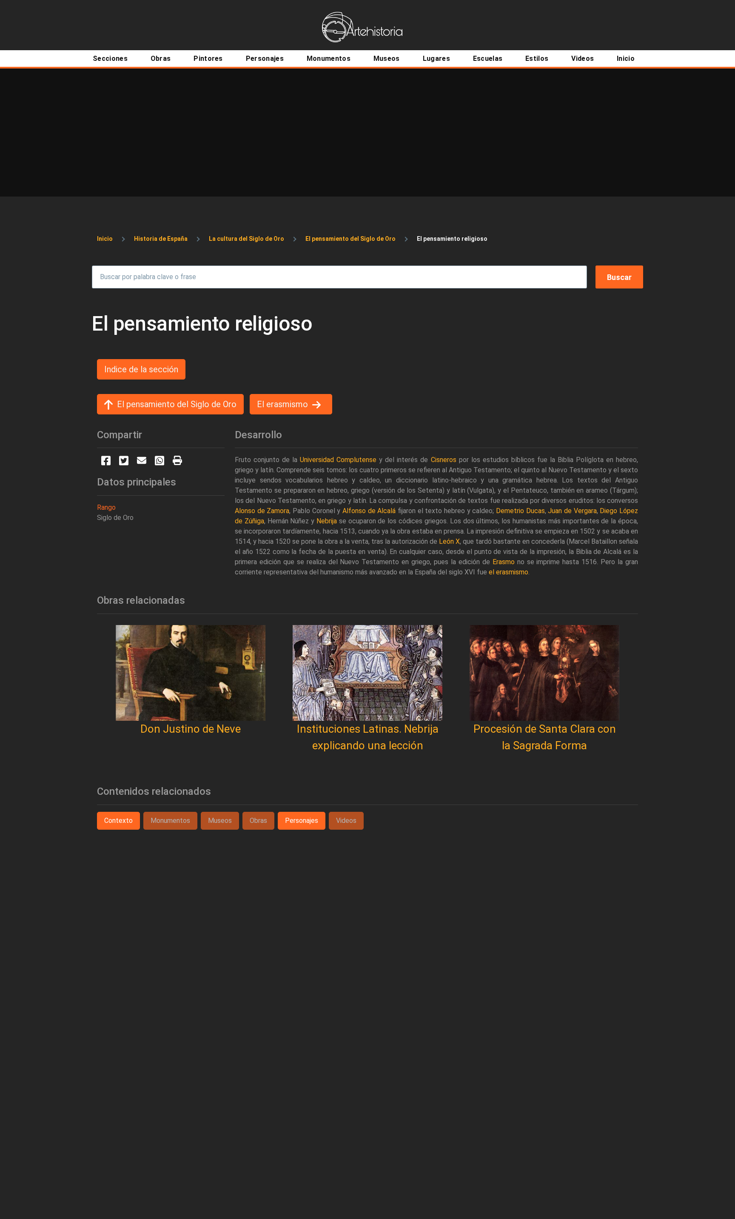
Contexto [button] (118, 820)
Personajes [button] (301, 820)
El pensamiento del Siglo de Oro (350, 238)
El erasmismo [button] (282, 404)
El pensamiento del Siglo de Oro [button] (176, 404)
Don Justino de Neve (190, 728)
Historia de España (161, 238)
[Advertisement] (367, 132)
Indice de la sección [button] (141, 369)
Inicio (105, 238)
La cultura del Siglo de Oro (246, 238)
